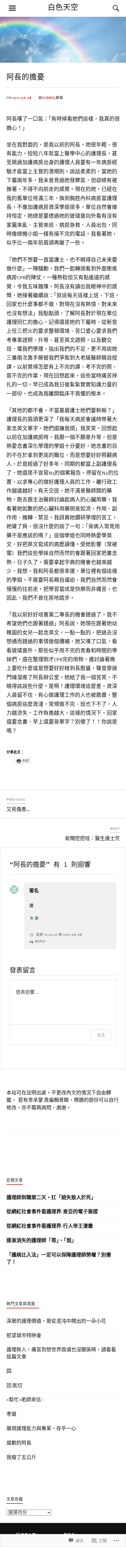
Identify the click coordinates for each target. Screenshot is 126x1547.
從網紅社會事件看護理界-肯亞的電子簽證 (52, 1211)
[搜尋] (110, 8)
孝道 (11, 1414)
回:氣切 (14, 1385)
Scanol (49, 97)
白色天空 (63, 7)
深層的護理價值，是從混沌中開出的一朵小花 (56, 1321)
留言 (101, 1034)
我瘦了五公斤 (21, 1457)
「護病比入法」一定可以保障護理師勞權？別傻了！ (58, 1258)
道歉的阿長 (18, 1442)
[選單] (12, 8)
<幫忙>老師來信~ (24, 1399)
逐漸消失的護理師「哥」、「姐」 (41, 1240)
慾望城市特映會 (23, 1335)
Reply (40, 941)
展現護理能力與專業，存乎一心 (41, 1428)
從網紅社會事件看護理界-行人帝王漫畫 (49, 1226)
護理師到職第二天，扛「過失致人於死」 (51, 1197)
